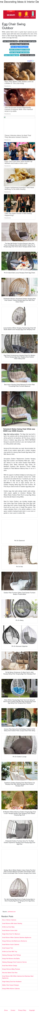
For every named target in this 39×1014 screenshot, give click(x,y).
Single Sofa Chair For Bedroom (11, 934)
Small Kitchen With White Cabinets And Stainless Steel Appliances (17, 977)
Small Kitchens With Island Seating (12, 923)
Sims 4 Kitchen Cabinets (9, 920)
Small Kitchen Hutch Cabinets (10, 944)
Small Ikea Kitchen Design (9, 965)
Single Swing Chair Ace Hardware (11, 981)
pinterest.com (12, 911)
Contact (13, 1010)
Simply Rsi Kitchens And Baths (11, 958)
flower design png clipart (10, 41)
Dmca (6, 1010)
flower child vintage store (11, 55)
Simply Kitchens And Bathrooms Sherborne (14, 941)
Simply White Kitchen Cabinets (11, 988)
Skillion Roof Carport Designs (10, 985)
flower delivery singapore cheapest (19, 49)
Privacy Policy (22, 1010)
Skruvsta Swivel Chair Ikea (9, 972)
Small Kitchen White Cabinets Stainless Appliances (16, 937)
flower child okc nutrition (27, 55)
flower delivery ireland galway (27, 41)
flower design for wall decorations (19, 52)
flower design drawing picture (19, 47)
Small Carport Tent (7, 948)
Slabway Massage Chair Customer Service (14, 962)
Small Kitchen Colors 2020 (9, 930)
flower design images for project (19, 44)
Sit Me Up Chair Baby (8, 927)
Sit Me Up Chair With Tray (9, 951)
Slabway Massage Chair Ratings (11, 955)
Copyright (32, 1010)
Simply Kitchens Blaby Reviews (11, 969)
